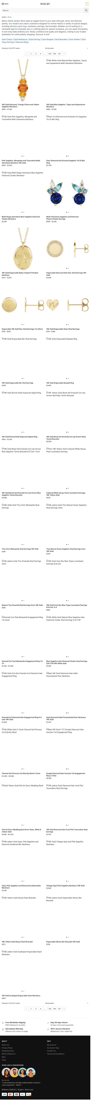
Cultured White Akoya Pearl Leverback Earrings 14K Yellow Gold (65, 494)
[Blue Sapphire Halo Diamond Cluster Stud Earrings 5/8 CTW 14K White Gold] (67, 637)
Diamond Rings (22, 42)
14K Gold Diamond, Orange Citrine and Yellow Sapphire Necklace (20, 105)
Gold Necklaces (20, 39)
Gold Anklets (74, 39)
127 (59, 54)
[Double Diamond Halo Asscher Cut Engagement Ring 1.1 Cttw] (67, 749)
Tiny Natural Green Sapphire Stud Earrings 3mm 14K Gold (65, 550)
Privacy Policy (7, 1048)
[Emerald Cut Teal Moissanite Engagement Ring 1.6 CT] (23, 637)
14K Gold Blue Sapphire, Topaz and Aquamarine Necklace (65, 105)
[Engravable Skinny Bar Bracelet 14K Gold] (67, 917)
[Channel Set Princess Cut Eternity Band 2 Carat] (23, 749)
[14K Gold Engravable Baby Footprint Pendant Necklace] (23, 249)
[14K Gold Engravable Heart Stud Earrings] (67, 305)
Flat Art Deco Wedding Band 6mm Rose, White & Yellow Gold (21, 831)
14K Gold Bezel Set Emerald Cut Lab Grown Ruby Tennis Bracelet (66, 438)
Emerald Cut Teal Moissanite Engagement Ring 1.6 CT (22, 662)
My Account (51, 1045)
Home (4, 17)
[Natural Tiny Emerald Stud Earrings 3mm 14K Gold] (23, 581)
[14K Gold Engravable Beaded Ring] (67, 358)
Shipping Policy (8, 1051)
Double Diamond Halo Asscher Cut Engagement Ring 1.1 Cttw (65, 774)
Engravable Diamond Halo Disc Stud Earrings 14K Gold (66, 274)
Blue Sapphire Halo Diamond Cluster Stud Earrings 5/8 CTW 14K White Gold (66, 662)
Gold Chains (7, 39)
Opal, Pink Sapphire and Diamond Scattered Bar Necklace (21, 887)
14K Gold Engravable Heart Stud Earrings (62, 329)
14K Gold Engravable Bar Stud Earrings (17, 383)
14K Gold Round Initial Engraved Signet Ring (19, 437)
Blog (3, 1057)
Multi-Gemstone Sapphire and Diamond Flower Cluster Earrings (62, 218)
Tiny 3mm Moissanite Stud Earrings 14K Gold (20, 549)
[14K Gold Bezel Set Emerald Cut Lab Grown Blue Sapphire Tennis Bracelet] (23, 468)
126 (54, 54)
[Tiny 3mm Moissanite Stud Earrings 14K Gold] (23, 525)
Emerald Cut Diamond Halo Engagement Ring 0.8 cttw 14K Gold (22, 718)
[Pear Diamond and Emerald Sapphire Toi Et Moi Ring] (67, 136)
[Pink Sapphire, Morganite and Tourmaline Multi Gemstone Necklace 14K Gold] (23, 136)
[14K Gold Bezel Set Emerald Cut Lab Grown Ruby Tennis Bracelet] (67, 412)
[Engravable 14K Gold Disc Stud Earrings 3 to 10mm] (23, 305)
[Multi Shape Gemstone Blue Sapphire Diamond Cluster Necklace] (23, 192)
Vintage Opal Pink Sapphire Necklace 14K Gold (65, 886)
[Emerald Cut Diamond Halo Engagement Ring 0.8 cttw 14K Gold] (23, 693)
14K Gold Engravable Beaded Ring (60, 383)
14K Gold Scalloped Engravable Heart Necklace (21, 996)
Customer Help (53, 1048)
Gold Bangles (47, 39)
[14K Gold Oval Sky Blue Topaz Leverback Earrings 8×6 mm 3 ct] (67, 581)
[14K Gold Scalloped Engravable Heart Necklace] (23, 971)
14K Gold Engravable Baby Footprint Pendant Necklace (20, 274)
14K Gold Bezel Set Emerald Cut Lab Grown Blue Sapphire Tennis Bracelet (21, 494)
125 (50, 54)
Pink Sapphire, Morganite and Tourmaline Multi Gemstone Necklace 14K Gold (21, 161)
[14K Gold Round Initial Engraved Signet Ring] (23, 412)
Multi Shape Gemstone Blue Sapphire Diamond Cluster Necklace (21, 218)
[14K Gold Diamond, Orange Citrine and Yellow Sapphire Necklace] (23, 80)
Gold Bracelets (61, 39)
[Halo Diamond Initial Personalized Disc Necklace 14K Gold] (67, 693)
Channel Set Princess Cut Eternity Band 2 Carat (21, 773)
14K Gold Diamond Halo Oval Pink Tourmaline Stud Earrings (67, 831)
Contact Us (51, 1051)
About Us (5, 1045)
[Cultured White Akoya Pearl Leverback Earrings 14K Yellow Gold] (67, 468)
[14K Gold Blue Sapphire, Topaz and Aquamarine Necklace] (67, 80)
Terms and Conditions (55, 1054)
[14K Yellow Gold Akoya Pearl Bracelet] (23, 917)
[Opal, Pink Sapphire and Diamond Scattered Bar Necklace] (23, 861)
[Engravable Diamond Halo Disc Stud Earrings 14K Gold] (67, 249)
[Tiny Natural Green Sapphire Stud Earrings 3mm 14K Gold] (67, 525)
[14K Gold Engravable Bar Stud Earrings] (23, 358)
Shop (4, 1060)
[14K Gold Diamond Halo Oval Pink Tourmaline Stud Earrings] (67, 805)
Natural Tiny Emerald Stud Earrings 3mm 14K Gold (22, 605)
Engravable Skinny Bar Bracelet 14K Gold (63, 942)
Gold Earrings (34, 39)
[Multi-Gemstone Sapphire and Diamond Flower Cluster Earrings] (67, 192)
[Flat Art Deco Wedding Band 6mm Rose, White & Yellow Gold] (23, 805)
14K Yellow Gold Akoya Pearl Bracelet (17, 942)
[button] (87, 4)
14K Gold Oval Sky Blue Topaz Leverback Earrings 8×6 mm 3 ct (66, 606)
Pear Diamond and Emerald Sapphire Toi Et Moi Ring (65, 161)
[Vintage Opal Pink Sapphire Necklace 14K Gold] (67, 861)
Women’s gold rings (18, 26)
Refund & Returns (8, 1054)
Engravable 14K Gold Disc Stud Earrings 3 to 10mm (22, 329)
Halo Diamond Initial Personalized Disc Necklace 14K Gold (66, 718)
